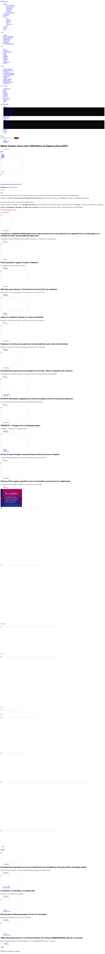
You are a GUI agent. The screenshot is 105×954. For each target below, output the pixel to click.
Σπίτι (7, 25)
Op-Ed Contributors (8, 74)
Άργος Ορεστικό (10, 6)
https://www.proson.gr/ (10, 210)
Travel (5, 63)
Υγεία (4, 16)
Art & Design (6, 88)
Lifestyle (5, 56)
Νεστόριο (8, 11)
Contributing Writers (8, 73)
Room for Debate (8, 82)
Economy (5, 50)
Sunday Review (7, 79)
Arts (4, 49)
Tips (7, 18)
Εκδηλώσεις (9, 8)
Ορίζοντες (5, 267)
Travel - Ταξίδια (6, 886)
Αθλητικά (5, 449)
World (5, 90)
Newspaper (6, 98)
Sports (5, 60)
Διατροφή (8, 21)
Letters (5, 77)
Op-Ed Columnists (8, 70)
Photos (5, 100)
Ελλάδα (4, 140)
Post (4, 101)
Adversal (17, 951)
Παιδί (7, 22)
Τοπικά (5, 4)
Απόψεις (5, 26)
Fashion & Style (7, 52)
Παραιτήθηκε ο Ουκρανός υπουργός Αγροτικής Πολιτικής (11, 184)
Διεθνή (5, 28)
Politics (5, 57)
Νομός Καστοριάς (10, 5)
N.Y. (4, 97)
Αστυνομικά (9, 9)
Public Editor (6, 83)
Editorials (5, 71)
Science (5, 59)
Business (5, 93)
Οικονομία (5, 15)
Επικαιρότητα (6, 14)
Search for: (3, 136)
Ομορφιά (8, 19)
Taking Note (6, 80)
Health (5, 55)
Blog (4, 91)
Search (16, 138)
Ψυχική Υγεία (9, 24)
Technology (6, 62)
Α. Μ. (2, 192)
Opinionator (6, 76)
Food (4, 53)
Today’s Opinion (7, 69)
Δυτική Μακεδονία (10, 12)
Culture (5, 94)
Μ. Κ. (4, 322)
